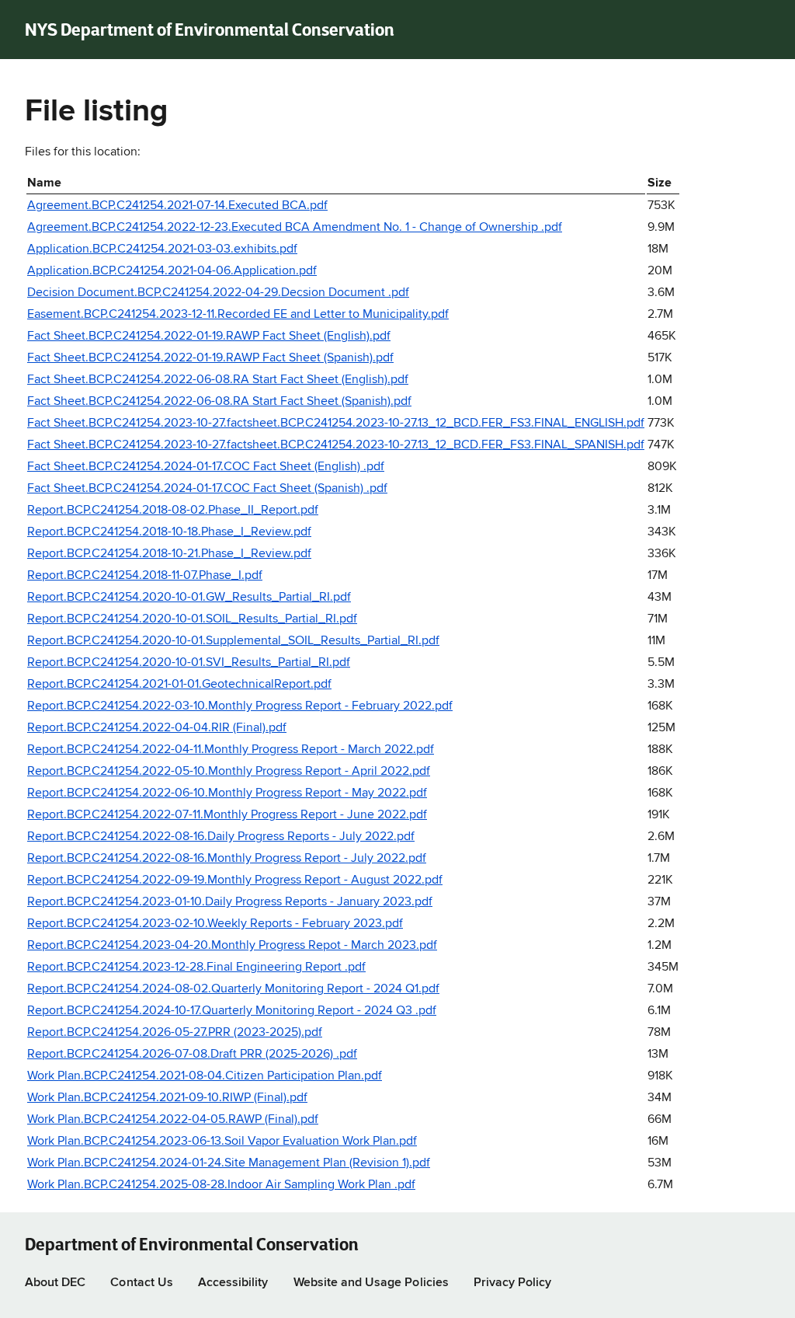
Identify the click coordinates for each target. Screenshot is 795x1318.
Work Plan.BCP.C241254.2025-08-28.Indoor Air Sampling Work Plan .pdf (221, 1185)
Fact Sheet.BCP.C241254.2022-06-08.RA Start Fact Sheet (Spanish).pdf (219, 402)
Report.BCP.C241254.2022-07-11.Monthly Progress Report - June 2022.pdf (227, 815)
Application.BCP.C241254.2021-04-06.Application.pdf (172, 271)
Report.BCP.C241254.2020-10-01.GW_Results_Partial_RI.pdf (189, 597)
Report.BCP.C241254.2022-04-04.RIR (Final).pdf (156, 728)
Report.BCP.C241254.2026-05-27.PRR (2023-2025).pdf (174, 1033)
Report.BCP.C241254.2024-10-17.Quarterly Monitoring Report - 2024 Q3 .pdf (231, 1011)
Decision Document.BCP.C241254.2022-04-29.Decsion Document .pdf (218, 293)
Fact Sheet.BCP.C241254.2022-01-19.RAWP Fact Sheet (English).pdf (209, 336)
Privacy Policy (513, 1283)
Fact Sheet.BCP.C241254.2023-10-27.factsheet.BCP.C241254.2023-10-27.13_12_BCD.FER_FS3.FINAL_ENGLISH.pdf (335, 423)
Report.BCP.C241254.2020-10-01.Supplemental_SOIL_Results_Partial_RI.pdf (233, 641)
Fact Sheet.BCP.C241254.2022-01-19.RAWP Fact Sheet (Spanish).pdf (210, 358)
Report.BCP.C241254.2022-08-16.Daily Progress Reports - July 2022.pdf (221, 837)
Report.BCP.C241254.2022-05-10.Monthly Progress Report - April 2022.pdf (228, 771)
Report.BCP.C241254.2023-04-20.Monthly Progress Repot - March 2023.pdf (232, 946)
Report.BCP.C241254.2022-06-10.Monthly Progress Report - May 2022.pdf (227, 793)
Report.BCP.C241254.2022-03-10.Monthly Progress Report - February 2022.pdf (240, 706)
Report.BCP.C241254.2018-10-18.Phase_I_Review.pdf (169, 532)
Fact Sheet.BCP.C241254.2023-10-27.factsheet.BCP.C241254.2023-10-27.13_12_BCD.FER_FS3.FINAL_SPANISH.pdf (335, 445)
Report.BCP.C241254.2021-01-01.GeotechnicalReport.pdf (179, 684)
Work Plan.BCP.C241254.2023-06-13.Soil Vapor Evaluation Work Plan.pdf (222, 1141)
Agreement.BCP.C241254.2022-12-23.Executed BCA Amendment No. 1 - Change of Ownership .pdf (294, 227)
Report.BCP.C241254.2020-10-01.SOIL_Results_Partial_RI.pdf (192, 619)
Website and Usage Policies (371, 1283)
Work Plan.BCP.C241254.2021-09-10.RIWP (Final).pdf (167, 1098)
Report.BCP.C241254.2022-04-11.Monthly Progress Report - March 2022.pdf (230, 750)
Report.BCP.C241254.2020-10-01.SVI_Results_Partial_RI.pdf (188, 663)
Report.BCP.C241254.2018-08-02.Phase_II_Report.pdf (172, 510)
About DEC (55, 1283)
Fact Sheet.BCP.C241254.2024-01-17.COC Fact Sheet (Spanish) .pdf (207, 489)
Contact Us (141, 1283)
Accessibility (233, 1283)
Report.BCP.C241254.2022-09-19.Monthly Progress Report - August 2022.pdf (235, 880)
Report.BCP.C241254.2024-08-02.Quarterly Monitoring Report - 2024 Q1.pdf (233, 989)
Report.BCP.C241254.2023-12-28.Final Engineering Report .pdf (196, 967)
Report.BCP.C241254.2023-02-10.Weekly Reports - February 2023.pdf (215, 924)
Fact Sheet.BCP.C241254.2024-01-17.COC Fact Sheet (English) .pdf (205, 467)
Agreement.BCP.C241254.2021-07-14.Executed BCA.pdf (177, 206)
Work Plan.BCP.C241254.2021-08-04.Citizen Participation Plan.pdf (204, 1076)
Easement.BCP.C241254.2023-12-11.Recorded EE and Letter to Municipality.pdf (238, 315)
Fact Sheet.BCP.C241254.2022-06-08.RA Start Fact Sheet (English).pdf (217, 380)
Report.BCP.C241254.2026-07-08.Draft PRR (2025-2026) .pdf (192, 1054)
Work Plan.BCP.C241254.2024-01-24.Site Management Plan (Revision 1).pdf (228, 1163)
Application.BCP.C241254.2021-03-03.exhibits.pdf (162, 249)
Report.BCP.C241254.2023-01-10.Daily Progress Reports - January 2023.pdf (229, 902)
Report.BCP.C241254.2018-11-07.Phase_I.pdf (144, 576)
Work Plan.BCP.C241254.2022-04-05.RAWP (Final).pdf (172, 1120)
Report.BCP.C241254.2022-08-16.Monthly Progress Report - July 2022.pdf (226, 859)
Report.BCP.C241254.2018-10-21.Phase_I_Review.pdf (169, 554)
